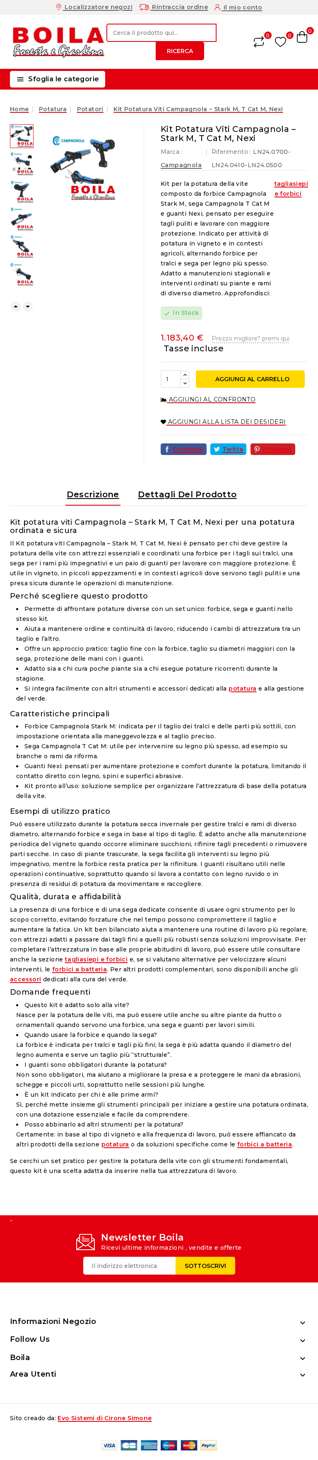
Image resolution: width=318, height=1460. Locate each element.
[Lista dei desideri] (280, 42)
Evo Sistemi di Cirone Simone (105, 1418)
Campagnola (181, 165)
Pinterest (277, 449)
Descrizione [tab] (93, 494)
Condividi (188, 449)
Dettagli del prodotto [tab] (187, 494)
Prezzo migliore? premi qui (250, 338)
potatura (242, 688)
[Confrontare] (259, 41)
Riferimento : (231, 152)
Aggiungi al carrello (251, 379)
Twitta (232, 449)
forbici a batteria (79, 969)
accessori (25, 979)
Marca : (172, 152)
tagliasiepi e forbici (291, 188)
